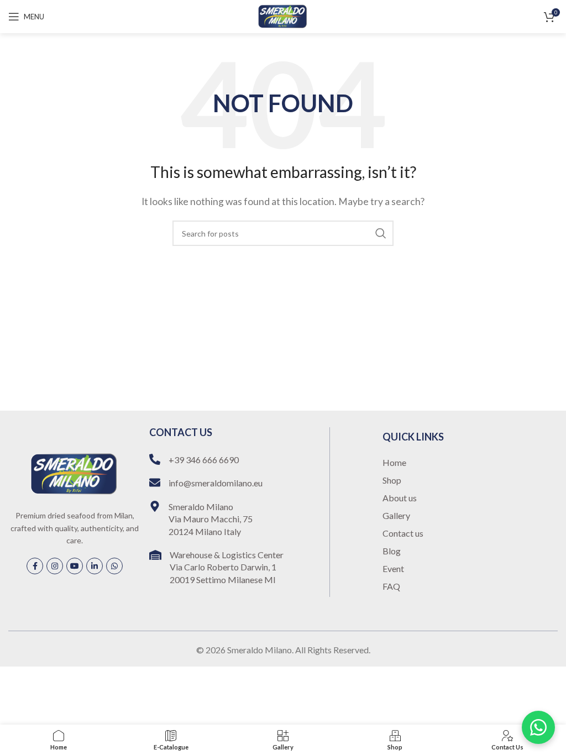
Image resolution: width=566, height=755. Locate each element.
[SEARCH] (381, 233)
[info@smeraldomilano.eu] (154, 482)
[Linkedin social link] (94, 566)
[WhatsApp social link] (114, 566)
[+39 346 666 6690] (154, 459)
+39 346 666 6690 (204, 459)
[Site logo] (283, 15)
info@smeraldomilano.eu (216, 483)
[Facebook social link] (35, 566)
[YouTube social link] (74, 566)
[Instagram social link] (54, 566)
